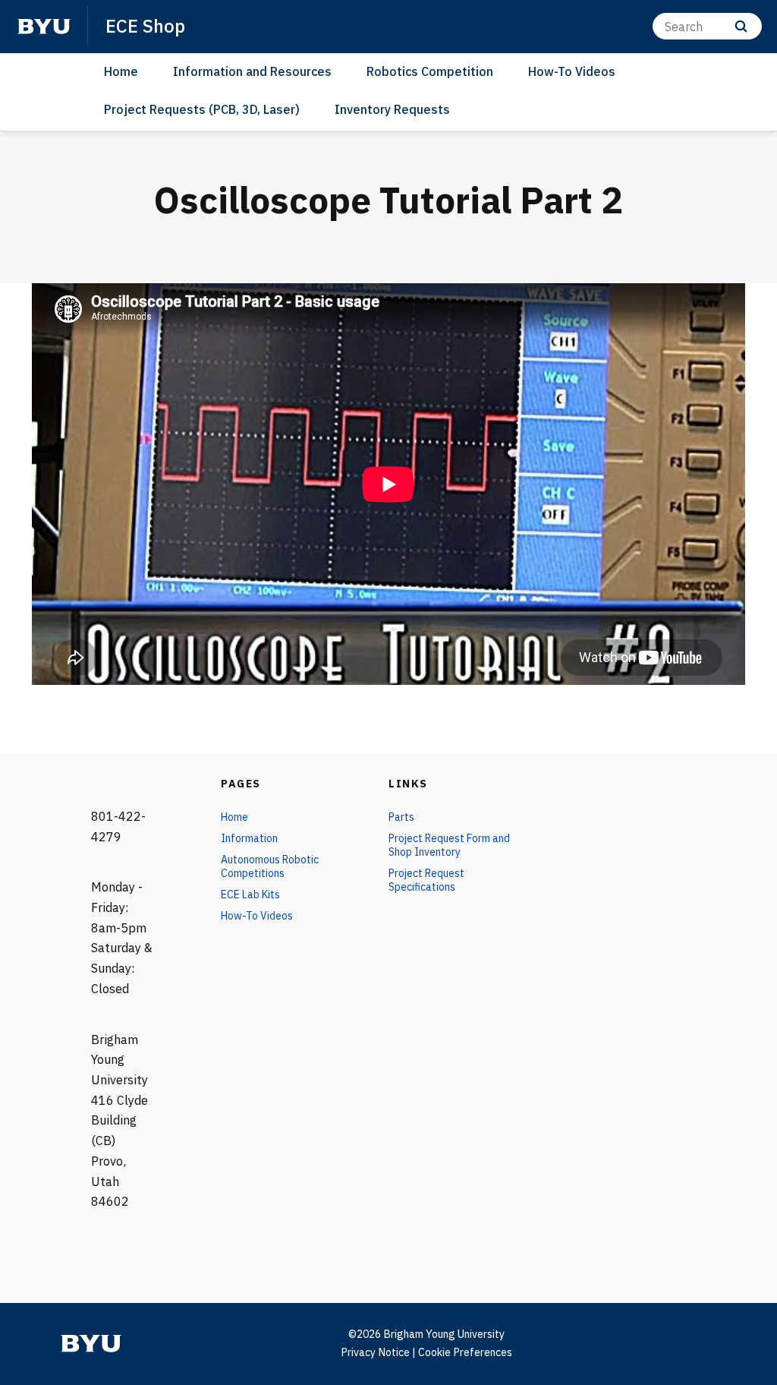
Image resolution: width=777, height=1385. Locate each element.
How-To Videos (571, 71)
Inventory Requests (392, 109)
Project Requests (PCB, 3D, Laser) (202, 109)
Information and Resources (252, 71)
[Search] (741, 26)
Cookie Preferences (465, 1352)
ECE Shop (145, 26)
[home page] (44, 26)
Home (121, 71)
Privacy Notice (375, 1352)
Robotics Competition (429, 71)
